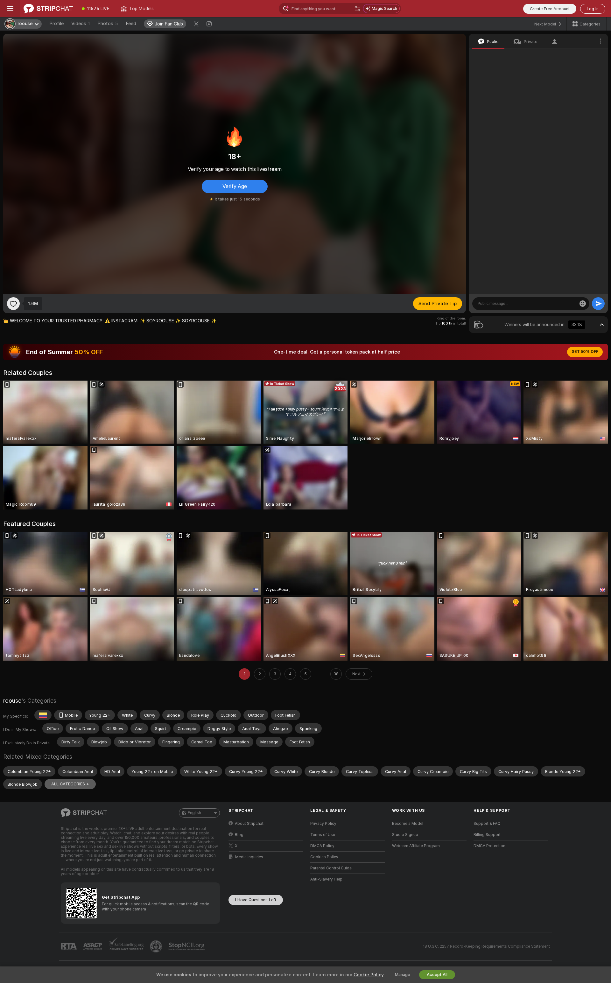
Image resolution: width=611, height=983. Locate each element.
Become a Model (407, 823)
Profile (56, 23)
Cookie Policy (368, 974)
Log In (593, 8)
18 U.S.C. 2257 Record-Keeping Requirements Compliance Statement (486, 946)
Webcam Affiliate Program (416, 846)
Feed (131, 23)
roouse (12, 700)
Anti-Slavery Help (326, 879)
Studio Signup (405, 834)
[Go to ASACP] (93, 946)
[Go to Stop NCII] (187, 946)
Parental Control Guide (331, 868)
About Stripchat (249, 823)
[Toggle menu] (10, 8)
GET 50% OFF (585, 351)
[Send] (598, 303)
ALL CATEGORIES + (70, 784)
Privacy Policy (323, 823)
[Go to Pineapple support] (156, 946)
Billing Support (487, 834)
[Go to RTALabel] (69, 947)
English (194, 813)
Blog (239, 834)
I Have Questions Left (255, 899)
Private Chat (581, 55)
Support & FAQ (487, 823)
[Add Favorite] (13, 303)
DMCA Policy (322, 846)
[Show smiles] (582, 303)
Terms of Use (322, 834)
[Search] (357, 8)
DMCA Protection (489, 846)
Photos (107, 23)
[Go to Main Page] (48, 8)
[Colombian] (43, 715)
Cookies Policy (324, 857)
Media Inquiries (249, 857)
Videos (80, 23)
